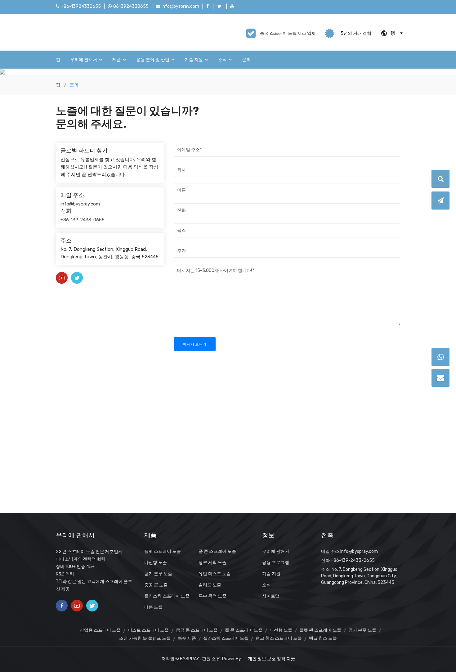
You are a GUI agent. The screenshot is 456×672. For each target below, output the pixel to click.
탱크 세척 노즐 (212, 562)
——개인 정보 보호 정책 (263, 658)
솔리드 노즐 (210, 585)
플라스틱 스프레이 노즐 (167, 596)
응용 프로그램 (275, 562)
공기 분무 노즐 (158, 573)
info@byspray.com (180, 6)
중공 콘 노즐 (156, 585)
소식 (222, 59)
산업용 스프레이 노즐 (100, 630)
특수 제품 (187, 638)
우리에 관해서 (83, 59)
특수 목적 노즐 (212, 596)
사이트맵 (270, 596)
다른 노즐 (153, 607)
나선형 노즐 (155, 562)
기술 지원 (194, 59)
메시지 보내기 (194, 344)
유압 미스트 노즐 (215, 573)
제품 (116, 59)
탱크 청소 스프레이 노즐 (279, 638)
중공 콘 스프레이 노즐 (197, 630)
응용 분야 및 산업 (152, 59)
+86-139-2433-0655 (82, 220)
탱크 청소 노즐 (323, 638)
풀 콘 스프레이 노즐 (217, 551)
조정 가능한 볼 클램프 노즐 (145, 638)
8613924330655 (131, 6)
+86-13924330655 (81, 6)
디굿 (290, 658)
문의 (246, 59)
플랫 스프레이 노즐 (162, 551)
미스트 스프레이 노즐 (148, 630)
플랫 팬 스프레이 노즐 (320, 630)
